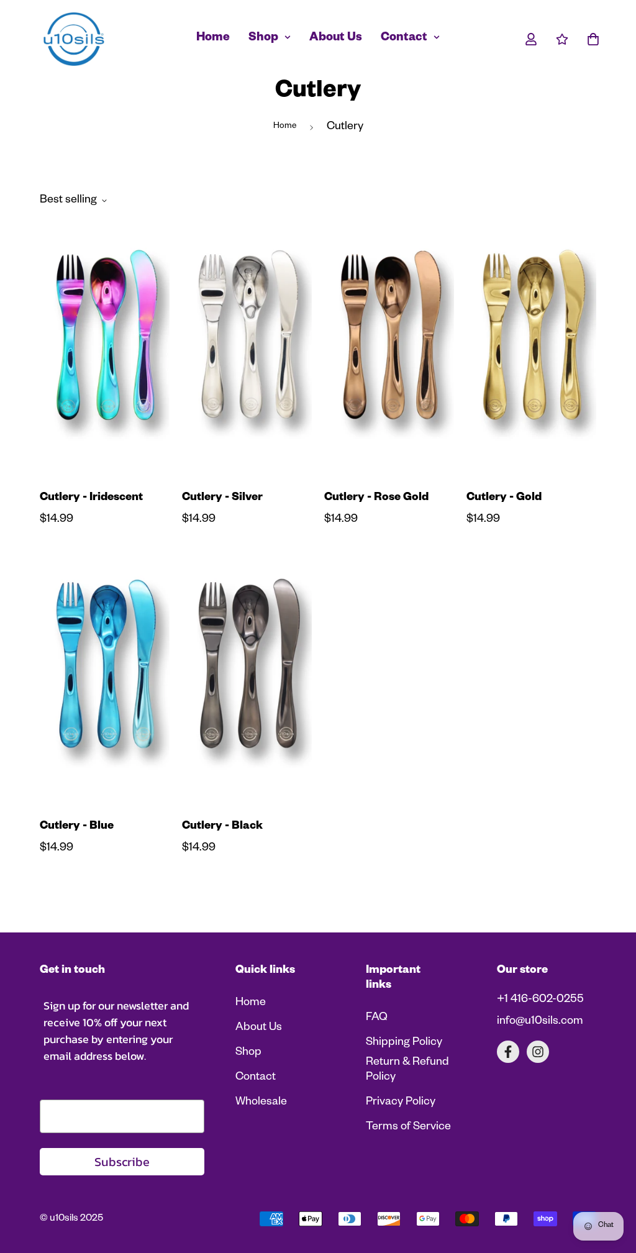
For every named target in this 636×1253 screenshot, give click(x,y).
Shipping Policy (404, 1043)
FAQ (377, 1018)
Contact (404, 38)
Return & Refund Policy (407, 1070)
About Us (335, 38)
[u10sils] (74, 39)
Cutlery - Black (222, 827)
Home (213, 38)
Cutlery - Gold (504, 498)
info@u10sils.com (540, 1022)
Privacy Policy (400, 1102)
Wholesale (261, 1102)
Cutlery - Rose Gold (376, 498)
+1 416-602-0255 (540, 1000)
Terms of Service (408, 1127)
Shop (263, 38)
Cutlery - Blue (77, 827)
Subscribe (122, 1161)
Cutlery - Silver (222, 498)
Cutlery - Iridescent (91, 498)
